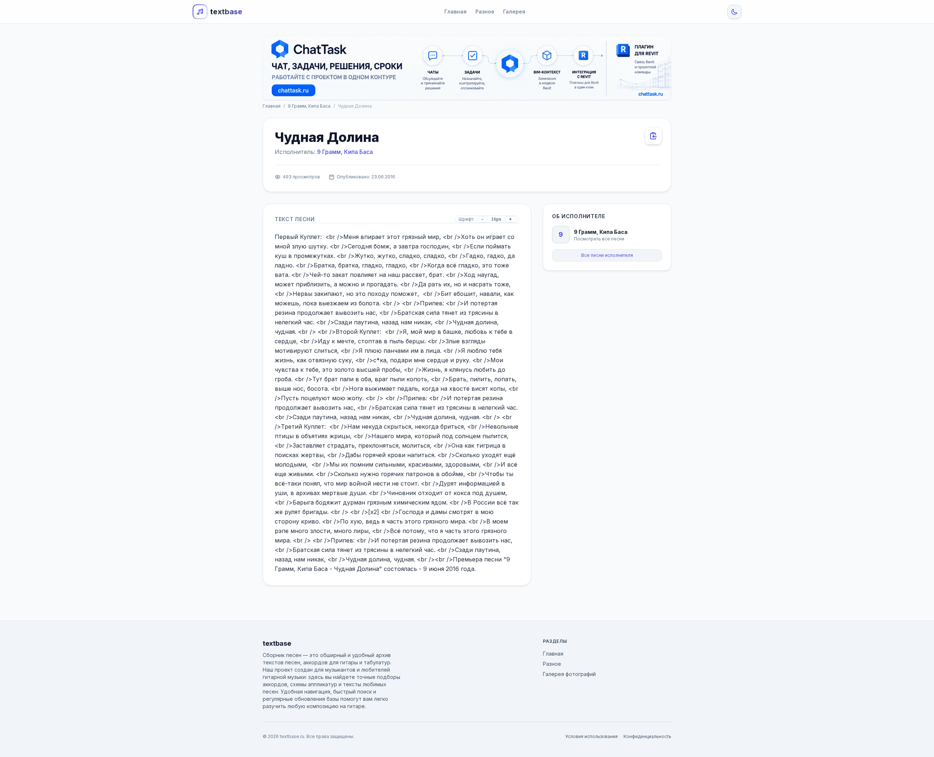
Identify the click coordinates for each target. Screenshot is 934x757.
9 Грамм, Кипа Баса (309, 106)
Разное (484, 11)
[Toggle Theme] (734, 12)
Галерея (514, 11)
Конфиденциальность (647, 736)
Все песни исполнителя (607, 255)
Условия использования (591, 736)
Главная (455, 11)
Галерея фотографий (569, 674)
